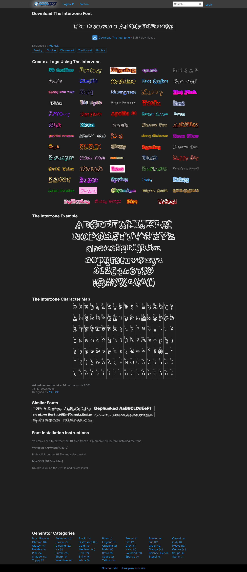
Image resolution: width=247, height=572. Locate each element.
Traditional (85, 50)
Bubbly (100, 50)
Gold (84, 545)
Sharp (61, 556)
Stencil (155, 556)
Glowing (63, 545)
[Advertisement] (16, 61)
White (84, 560)
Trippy (38, 560)
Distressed (67, 50)
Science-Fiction (160, 553)
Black (85, 538)
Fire (130, 542)
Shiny (84, 556)
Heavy (178, 545)
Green (155, 545)
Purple (61, 553)
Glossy (39, 545)
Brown (131, 538)
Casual (178, 538)
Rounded (134, 553)
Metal (107, 549)
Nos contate (109, 568)
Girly (177, 542)
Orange (156, 549)
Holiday (39, 549)
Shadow (39, 556)
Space (108, 556)
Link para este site (133, 568)
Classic (61, 542)
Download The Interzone (114, 37)
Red (84, 553)
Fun (153, 542)
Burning (155, 538)
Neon (131, 549)
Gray (130, 545)
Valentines (63, 560)
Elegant (109, 542)
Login (209, 4)
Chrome (39, 542)
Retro (107, 553)
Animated (63, 538)
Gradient (109, 545)
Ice (59, 549)
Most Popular (40, 538)
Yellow (108, 560)
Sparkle (132, 556)
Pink (37, 553)
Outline (51, 50)
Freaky (38, 50)
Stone (177, 556)
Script (178, 553)
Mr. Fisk (54, 45)
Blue (107, 538)
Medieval (87, 549)
